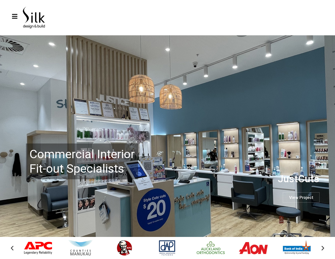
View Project (301, 197)
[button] (12, 248)
